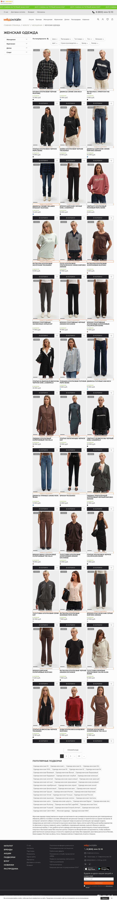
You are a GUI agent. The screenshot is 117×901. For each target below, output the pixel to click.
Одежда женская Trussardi (43, 808)
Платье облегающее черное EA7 (72, 439)
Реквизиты (31, 854)
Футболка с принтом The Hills (98, 92)
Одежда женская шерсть (61, 801)
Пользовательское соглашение (61, 848)
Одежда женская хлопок (65, 798)
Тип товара (78, 39)
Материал (98, 39)
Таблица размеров (57, 862)
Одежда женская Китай (42, 795)
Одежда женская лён (101, 801)
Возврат (31, 12)
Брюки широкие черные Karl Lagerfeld (71, 207)
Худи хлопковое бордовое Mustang (72, 730)
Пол (88, 39)
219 (79, 756)
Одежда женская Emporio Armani (67, 808)
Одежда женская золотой (43, 779)
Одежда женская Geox (88, 804)
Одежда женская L (57, 766)
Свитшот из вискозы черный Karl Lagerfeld (100, 439)
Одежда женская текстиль (86, 798)
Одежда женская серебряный (44, 785)
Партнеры (30, 851)
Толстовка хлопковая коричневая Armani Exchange (70, 556)
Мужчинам (11, 44)
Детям (9, 48)
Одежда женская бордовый (43, 776)
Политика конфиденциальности (62, 845)
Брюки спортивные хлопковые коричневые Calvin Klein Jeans (98, 324)
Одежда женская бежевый (43, 772)
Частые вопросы (56, 864)
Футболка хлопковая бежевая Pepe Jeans (69, 614)
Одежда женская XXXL (41, 769)
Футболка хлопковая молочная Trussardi (42, 264)
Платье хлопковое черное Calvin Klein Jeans (99, 555)
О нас (6, 12)
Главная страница (12, 25)
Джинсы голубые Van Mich (99, 381)
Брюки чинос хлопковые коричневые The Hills (44, 555)
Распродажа (65, 39)
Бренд (84, 43)
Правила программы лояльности (62, 859)
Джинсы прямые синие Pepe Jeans (45, 496)
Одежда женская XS (41, 766)
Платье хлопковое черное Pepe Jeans (45, 149)
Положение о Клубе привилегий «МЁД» (62, 855)
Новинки (9, 865)
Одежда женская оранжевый (65, 782)
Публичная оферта (57, 851)
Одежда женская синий (87, 785)
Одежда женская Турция (42, 792)
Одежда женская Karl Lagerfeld (66, 804)
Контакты (30, 848)
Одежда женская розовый (89, 782)
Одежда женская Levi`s (90, 808)
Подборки (9, 857)
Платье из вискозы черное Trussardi (45, 730)
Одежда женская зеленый (88, 776)
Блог (6, 861)
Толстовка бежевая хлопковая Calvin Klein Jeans (97, 672)
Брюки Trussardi (67, 496)
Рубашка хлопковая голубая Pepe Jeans (73, 382)
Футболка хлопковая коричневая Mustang (96, 264)
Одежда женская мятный (43, 782)
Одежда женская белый (65, 772)
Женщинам (37, 25)
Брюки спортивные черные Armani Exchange (72, 323)
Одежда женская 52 (76, 769)
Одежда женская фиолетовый (44, 788)
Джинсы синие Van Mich (71, 92)
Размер (93, 43)
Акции (7, 853)
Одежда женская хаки (66, 788)
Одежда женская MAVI (80, 811)
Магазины (41, 12)
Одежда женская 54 (93, 769)
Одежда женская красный (89, 779)
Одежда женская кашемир (43, 798)
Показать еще (72, 750)
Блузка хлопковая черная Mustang (44, 92)
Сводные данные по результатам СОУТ (64, 867)
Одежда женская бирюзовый (87, 772)
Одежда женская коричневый (66, 779)
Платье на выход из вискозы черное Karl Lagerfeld (46, 382)
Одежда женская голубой (66, 776)
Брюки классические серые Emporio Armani (100, 614)
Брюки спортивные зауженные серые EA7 (42, 323)
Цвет (53, 43)
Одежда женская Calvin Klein (44, 811)
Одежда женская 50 (59, 769)
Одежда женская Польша (62, 795)
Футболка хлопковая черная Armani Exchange (73, 671)
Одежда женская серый (67, 785)
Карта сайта (31, 857)
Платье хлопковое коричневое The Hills (96, 730)
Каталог (26, 25)
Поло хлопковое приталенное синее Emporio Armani (73, 265)
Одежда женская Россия (83, 795)
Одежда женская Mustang (43, 804)
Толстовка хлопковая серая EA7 (46, 614)
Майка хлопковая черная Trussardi (71, 149)
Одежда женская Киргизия (85, 792)
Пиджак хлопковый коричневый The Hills (43, 439)
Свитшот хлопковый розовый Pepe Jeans (96, 207)
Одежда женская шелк (42, 801)
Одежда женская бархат (82, 801)
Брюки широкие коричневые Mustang (42, 671)
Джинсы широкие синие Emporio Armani (98, 149)
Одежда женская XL (73, 766)
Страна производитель (68, 43)
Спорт (9, 52)
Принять (104, 898)
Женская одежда (63, 811)
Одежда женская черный (86, 788)
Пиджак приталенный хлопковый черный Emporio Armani (100, 497)
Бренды (8, 850)
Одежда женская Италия (63, 792)
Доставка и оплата (18, 12)
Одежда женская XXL (91, 766)
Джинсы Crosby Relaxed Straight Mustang (44, 207)
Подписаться (98, 883)
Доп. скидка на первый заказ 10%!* (30, 7)
